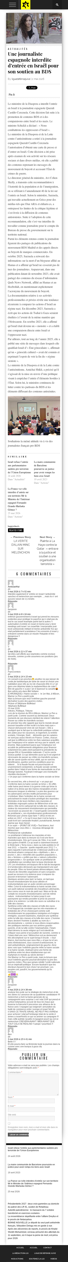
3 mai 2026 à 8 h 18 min (19, 614)
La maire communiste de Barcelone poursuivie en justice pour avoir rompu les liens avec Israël (44, 468)
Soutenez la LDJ (37, 1259)
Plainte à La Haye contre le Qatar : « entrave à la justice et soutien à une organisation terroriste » (47, 552)
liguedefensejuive (21, 79)
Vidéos (53, 1259)
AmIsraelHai (14, 587)
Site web (12, 1114)
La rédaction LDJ (20, 1253)
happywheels (13, 526)
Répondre (12, 601)
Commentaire (15, 1072)
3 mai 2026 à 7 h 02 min (19, 591)
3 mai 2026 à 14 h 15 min (20, 676)
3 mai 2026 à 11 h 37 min (20, 651)
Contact (47, 1248)
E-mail (11, 1106)
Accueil (20, 1248)
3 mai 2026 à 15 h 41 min (20, 1039)
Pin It (12, 94)
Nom (11, 1097)
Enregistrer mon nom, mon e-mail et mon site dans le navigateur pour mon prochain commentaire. (33, 1128)
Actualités (18, 49)
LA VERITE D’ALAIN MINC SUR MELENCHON (20, 546)
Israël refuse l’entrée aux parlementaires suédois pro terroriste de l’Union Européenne (19, 467)
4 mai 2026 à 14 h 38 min (20, 990)
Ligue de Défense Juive (45, 1253)
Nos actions (17, 1259)
